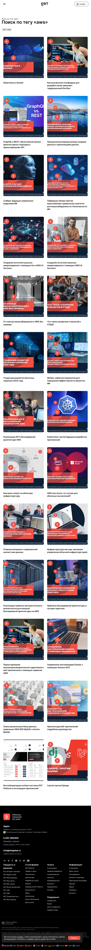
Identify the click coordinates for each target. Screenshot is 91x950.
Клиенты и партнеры (76, 877)
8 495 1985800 (11, 838)
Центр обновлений (32, 899)
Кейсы (27, 893)
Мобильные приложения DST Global (17, 817)
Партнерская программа (78, 880)
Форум (49, 904)
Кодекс (71, 887)
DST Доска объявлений (11, 887)
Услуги (50, 865)
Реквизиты (73, 890)
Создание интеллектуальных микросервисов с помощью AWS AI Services (64, 265)
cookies (20, 937)
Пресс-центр (73, 871)
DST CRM (6, 893)
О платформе (32, 865)
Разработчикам (52, 910)
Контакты (72, 893)
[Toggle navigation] (4, 4)
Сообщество (51, 900)
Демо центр (29, 902)
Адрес (6, 826)
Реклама (50, 890)
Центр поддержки (53, 907)
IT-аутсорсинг (52, 868)
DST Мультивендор (10, 878)
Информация (75, 865)
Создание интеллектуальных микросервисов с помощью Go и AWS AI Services (23, 265)
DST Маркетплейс (9, 874)
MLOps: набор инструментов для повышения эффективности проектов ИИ (66, 381)
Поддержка (53, 897)
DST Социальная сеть (11, 896)
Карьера (72, 884)
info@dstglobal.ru (12, 850)
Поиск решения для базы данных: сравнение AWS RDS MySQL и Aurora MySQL (21, 729)
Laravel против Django (58, 785)
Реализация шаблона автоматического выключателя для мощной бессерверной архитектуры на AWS (22, 608)
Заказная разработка (54, 871)
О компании (73, 868)
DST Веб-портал (9, 884)
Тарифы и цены (30, 871)
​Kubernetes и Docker (13, 83)
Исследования (74, 874)
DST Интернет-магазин (11, 871)
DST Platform (29, 868)
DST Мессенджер (9, 899)
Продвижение (52, 887)
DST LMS (6, 890)
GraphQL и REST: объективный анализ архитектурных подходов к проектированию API (22, 145)
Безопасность (30, 890)
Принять (74, 938)
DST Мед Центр (9, 881)
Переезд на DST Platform (34, 887)
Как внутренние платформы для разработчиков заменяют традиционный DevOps (63, 85)
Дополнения (29, 896)
